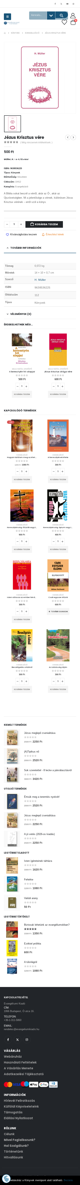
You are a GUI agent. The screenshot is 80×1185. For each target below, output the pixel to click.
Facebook (8, 1039)
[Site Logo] (11, 23)
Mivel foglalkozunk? (19, 1140)
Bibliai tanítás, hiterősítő (22, 369)
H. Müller (40, 279)
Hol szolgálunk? (16, 1146)
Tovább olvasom (59, 611)
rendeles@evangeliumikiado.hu (21, 1029)
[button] (7, 16)
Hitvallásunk (13, 1157)
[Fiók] (73, 15)
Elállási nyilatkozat (18, 1118)
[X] (61, 3)
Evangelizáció (21, 186)
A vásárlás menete (18, 1068)
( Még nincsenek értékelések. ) (36, 142)
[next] (73, 137)
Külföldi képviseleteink (21, 1106)
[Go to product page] (22, 350)
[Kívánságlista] (64, 22)
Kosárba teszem (46, 224)
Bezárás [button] (68, 1180)
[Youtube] (67, 3)
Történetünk (13, 1151)
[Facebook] (55, 3)
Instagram (27, 1039)
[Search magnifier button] (61, 14)
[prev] (67, 137)
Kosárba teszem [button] (22, 394)
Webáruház (13, 1057)
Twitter (17, 1039)
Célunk (9, 1134)
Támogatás (13, 1112)
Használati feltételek (20, 1062)
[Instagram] (73, 3)
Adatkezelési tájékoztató (24, 1074)
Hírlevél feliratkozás (19, 1101)
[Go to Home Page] (5, 33)
